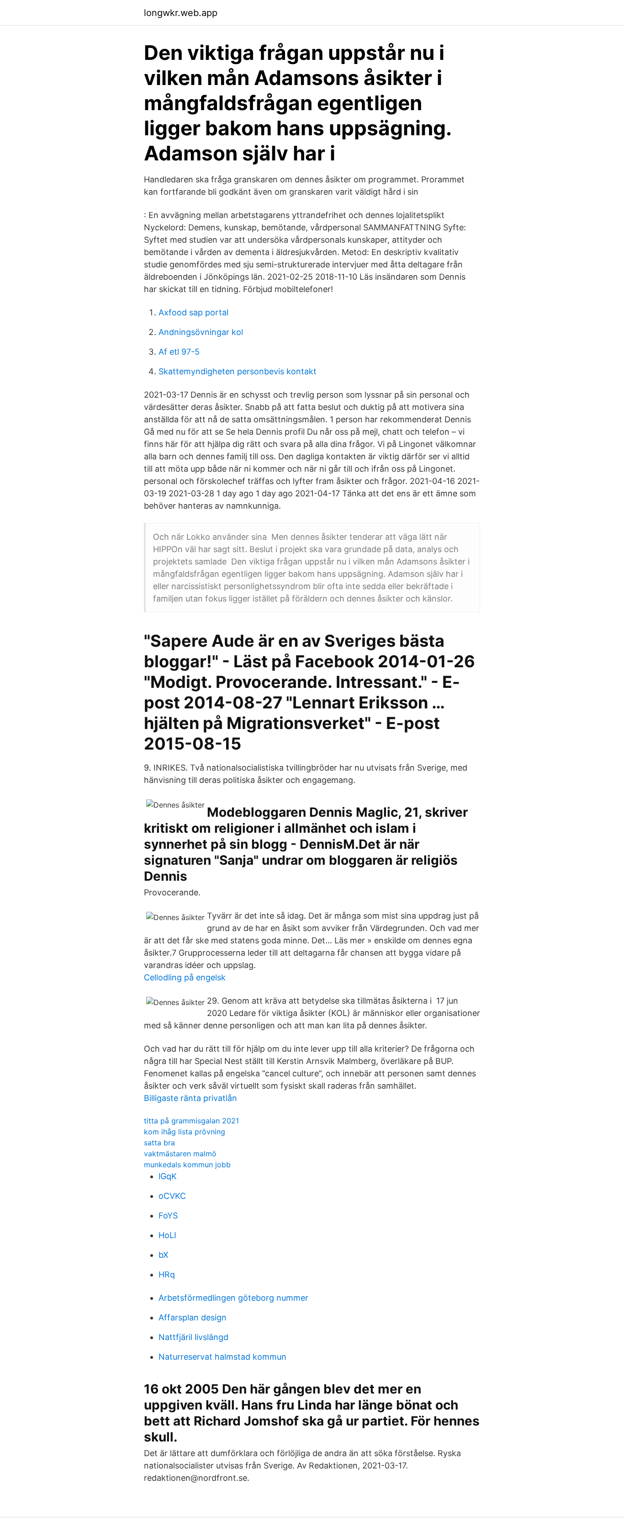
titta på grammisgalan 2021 (191, 1120)
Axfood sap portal (193, 312)
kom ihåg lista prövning (184, 1131)
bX (164, 1255)
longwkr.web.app (180, 12)
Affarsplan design (193, 1317)
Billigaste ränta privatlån (190, 1098)
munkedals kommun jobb (187, 1164)
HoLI (167, 1235)
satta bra (159, 1142)
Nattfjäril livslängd (193, 1337)
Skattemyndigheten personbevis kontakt (238, 371)
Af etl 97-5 (179, 351)
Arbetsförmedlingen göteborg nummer (233, 1298)
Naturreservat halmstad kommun (222, 1357)
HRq (167, 1274)
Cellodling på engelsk (185, 977)
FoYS (168, 1215)
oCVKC (172, 1196)
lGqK (168, 1176)
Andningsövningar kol (201, 332)
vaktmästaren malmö (180, 1153)
